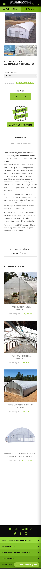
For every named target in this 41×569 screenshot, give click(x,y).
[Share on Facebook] (20, 253)
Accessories (8, 559)
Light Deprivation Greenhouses (16, 540)
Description (20, 137)
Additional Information (20, 143)
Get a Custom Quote (21, 125)
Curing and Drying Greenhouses (16, 552)
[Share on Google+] (25, 253)
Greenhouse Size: (10, 73)
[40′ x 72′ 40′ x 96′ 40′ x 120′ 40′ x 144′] (20, 76)
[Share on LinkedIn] (28, 253)
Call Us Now (11, 9)
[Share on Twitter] (22, 253)
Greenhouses (24, 249)
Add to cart (21, 96)
